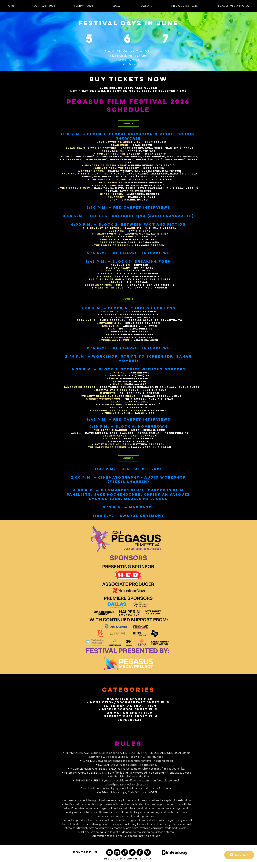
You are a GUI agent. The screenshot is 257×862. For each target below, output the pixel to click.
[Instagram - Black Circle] (117, 852)
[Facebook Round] (139, 852)
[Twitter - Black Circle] (132, 852)
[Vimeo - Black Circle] (147, 852)
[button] (184, 6)
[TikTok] (124, 852)
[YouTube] (109, 852)
